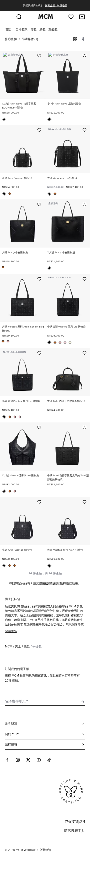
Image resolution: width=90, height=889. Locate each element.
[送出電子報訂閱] (82, 702)
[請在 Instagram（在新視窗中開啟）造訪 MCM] (18, 760)
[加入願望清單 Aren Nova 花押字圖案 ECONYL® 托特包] (39, 56)
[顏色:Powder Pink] (65, 343)
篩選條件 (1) (30, 39)
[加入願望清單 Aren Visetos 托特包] (39, 130)
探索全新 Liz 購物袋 (56, 5)
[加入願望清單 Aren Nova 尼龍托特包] (84, 56)
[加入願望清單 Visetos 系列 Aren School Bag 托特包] (39, 279)
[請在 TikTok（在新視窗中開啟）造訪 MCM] (49, 760)
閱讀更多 (11, 631)
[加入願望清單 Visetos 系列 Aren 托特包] (84, 502)
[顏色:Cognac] (10, 194)
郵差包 (53, 29)
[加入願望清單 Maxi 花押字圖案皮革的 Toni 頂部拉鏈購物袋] (84, 427)
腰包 (43, 29)
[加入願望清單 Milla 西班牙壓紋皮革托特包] (84, 353)
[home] (45, 18)
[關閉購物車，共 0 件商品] (82, 17)
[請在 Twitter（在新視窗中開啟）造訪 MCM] (28, 760)
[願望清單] (71, 17)
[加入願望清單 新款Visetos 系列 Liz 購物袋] (84, 279)
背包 (33, 29)
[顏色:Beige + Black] (70, 343)
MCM (8, 646)
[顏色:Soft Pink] (8, 341)
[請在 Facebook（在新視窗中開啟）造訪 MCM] (7, 760)
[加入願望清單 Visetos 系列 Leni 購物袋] (39, 427)
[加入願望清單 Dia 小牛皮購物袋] (39, 204)
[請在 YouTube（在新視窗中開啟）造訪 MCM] (38, 760)
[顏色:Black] (4, 119)
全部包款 (22, 29)
